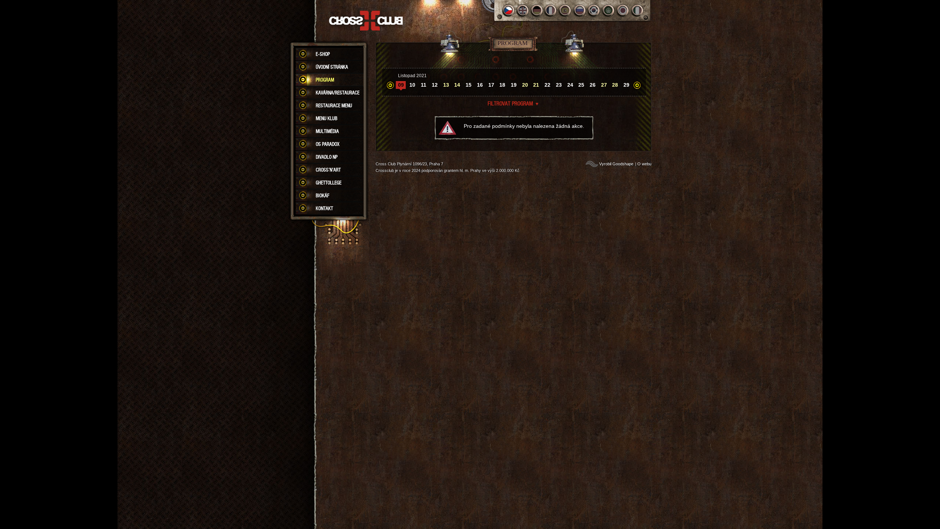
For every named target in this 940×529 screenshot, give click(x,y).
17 (491, 85)
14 (457, 85)
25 (581, 85)
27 (604, 85)
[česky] (508, 10)
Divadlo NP (326, 157)
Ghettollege (328, 183)
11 (423, 85)
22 (547, 85)
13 (446, 85)
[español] (565, 10)
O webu (644, 164)
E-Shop (323, 54)
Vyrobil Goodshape (616, 164)
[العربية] (608, 10)
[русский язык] (580, 10)
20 (525, 85)
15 (468, 85)
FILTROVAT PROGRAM (513, 103)
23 (559, 85)
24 (570, 85)
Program (325, 80)
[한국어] (594, 10)
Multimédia (327, 131)
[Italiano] (637, 10)
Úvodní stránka (332, 67)
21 (536, 85)
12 (435, 85)
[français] (551, 10)
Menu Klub (326, 118)
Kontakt (324, 208)
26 (593, 85)
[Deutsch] (537, 10)
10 (412, 85)
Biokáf (322, 195)
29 (626, 85)
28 (615, 85)
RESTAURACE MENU (334, 105)
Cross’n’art (328, 170)
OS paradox (327, 144)
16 (480, 85)
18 (502, 85)
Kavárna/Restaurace (337, 93)
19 (514, 85)
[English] (523, 10)
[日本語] (623, 10)
